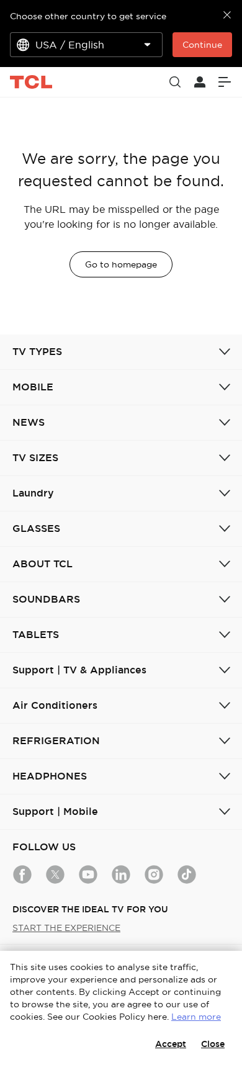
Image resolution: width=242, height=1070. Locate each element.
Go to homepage (121, 264)
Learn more (196, 1016)
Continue (202, 44)
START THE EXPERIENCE (66, 927)
